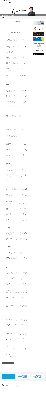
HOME (17, 383)
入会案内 (17, 386)
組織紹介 (17, 388)
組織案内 (17, 385)
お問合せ (17, 389)
